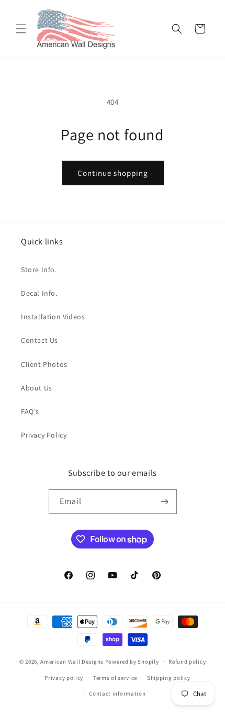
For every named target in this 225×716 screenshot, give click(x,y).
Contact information (117, 693)
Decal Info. (39, 293)
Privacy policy (63, 677)
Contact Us (39, 340)
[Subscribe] (164, 501)
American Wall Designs (72, 661)
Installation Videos (53, 316)
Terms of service (115, 677)
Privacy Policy (43, 435)
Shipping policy (168, 677)
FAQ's (30, 411)
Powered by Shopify (132, 661)
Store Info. (39, 269)
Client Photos (44, 364)
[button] (20, 28)
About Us (36, 388)
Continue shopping (112, 173)
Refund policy (187, 661)
